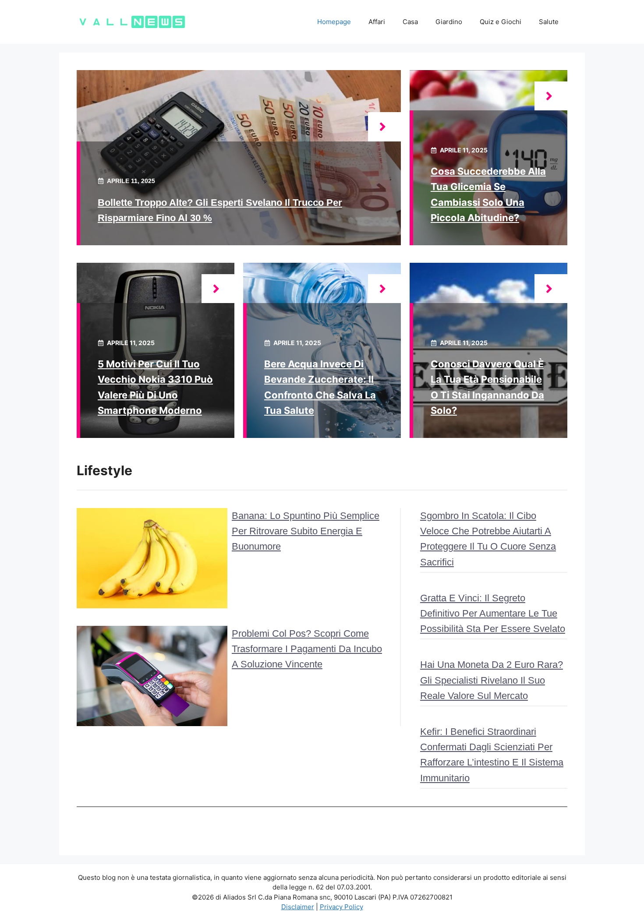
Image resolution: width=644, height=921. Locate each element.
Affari (376, 22)
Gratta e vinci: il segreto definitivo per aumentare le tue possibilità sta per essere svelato (492, 613)
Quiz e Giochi (500, 22)
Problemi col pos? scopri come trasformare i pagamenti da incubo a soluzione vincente (307, 649)
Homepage (334, 22)
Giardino (448, 22)
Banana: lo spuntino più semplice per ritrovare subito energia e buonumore (305, 531)
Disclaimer (297, 907)
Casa (410, 22)
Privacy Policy (341, 907)
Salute (549, 22)
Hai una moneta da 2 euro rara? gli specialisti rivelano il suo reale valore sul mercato (491, 680)
